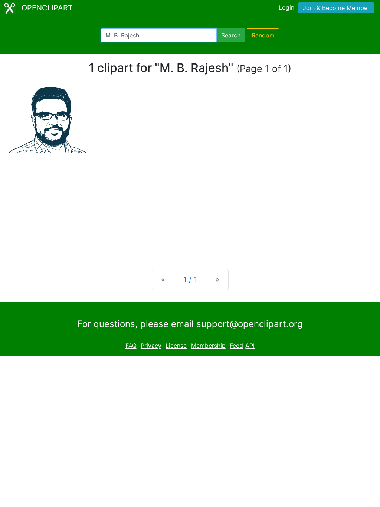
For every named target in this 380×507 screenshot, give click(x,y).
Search (230, 35)
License (176, 345)
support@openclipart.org (249, 323)
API (250, 345)
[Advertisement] (190, 205)
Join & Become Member (336, 8)
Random (263, 35)
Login (286, 7)
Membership (208, 345)
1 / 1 (190, 279)
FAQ (131, 345)
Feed (236, 345)
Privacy (151, 345)
